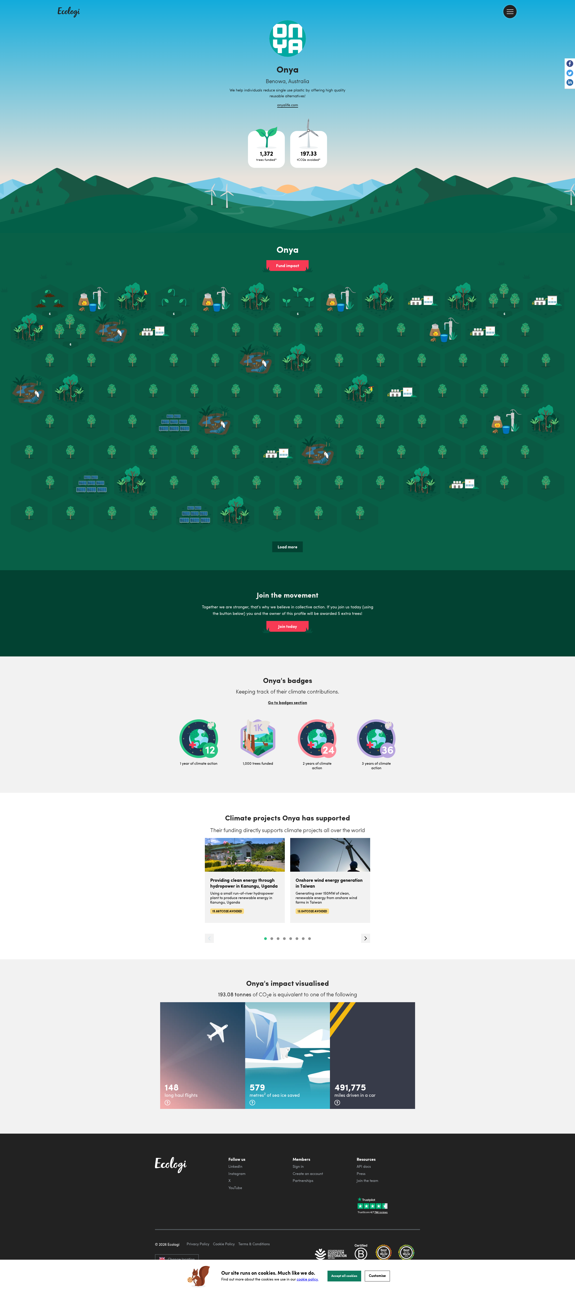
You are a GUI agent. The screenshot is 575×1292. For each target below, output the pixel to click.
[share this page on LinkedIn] (569, 83)
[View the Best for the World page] (384, 1254)
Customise (377, 1275)
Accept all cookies (344, 1275)
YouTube (235, 1188)
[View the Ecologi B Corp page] (361, 1254)
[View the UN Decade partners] (331, 1255)
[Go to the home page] (69, 12)
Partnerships (303, 1180)
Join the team (367, 1180)
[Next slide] (365, 938)
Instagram (236, 1173)
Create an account (308, 1173)
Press (361, 1173)
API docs (364, 1166)
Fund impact (287, 265)
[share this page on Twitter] (569, 73)
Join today (287, 626)
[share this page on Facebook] (569, 64)
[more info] (167, 1102)
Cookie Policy (224, 1244)
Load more (287, 547)
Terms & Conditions (254, 1244)
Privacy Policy (198, 1244)
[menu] (510, 11)
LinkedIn (235, 1166)
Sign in (298, 1166)
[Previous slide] (209, 938)
